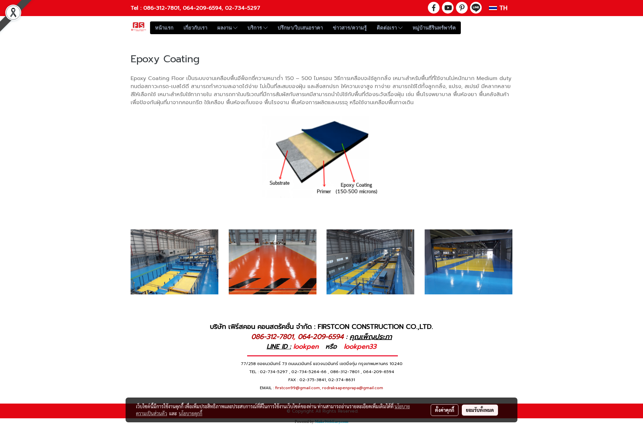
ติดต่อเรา (387, 28)
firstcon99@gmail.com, (298, 388)
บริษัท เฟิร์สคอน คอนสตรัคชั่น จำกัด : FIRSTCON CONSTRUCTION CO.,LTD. (321, 327)
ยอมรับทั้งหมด (480, 410)
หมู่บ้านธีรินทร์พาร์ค (434, 28)
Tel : (137, 8)
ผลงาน (225, 28)
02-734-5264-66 (309, 372)
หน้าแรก (164, 28)
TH (502, 8)
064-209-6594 (202, 8)
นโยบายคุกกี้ (190, 413)
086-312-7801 (161, 8)
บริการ (255, 28)
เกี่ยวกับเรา (195, 28)
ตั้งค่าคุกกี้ (444, 410)
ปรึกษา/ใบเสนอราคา (300, 28)
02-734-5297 (242, 8)
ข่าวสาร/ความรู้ (350, 28)
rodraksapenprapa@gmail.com (352, 388)
